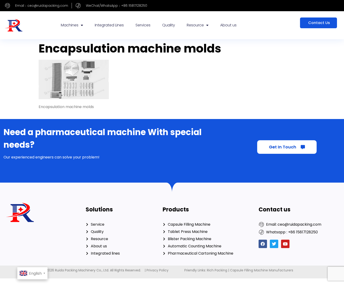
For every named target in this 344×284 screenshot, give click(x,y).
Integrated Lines (109, 25)
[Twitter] (274, 244)
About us (228, 25)
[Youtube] (285, 244)
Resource (195, 25)
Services (142, 25)
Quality (168, 25)
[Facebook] (263, 244)
